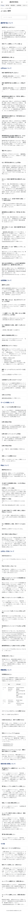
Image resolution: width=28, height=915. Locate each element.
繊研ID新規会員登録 (6, 398)
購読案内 (13, 5)
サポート (25, 5)
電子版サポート (16, 218)
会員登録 (19, 5)
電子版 (7, 5)
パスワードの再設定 (6, 374)
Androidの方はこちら (8, 743)
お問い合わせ (15, 185)
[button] (5, 2)
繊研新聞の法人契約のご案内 (14, 170)
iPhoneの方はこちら (8, 745)
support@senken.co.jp (7, 241)
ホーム (2, 8)
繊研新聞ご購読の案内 (8, 76)
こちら (12, 294)
